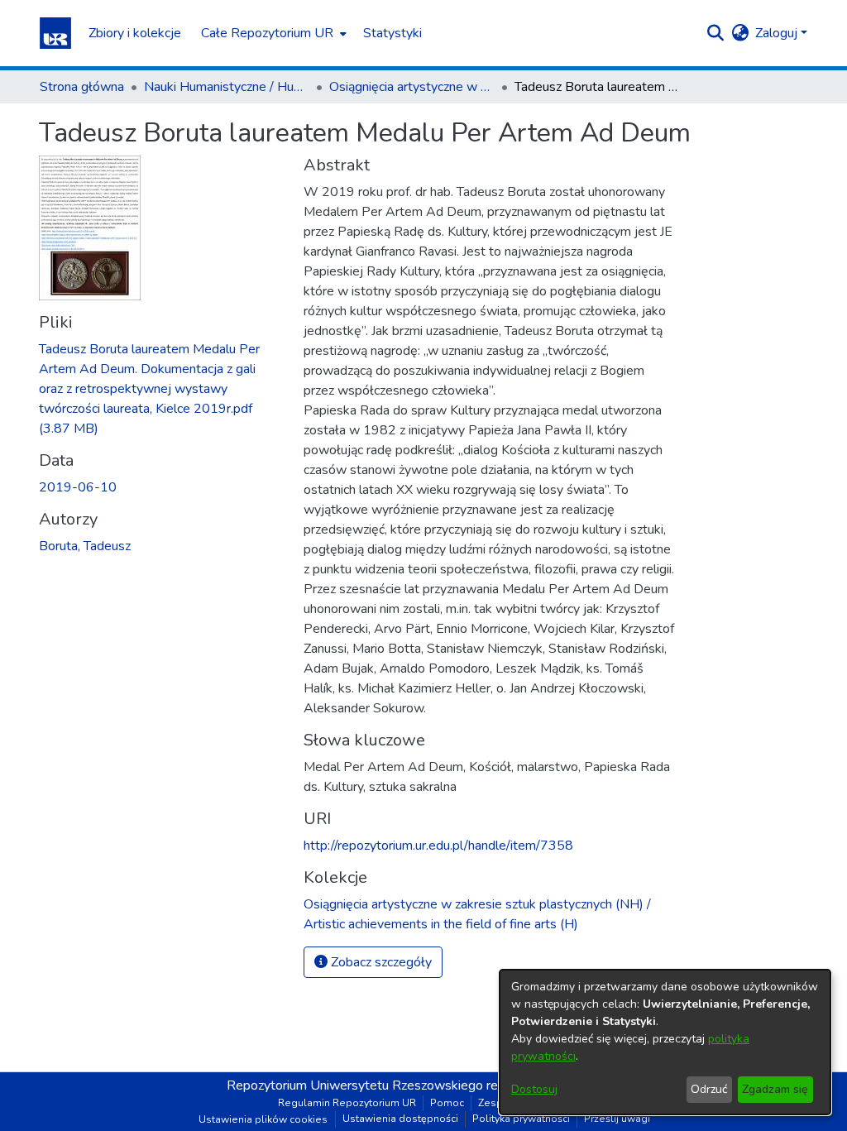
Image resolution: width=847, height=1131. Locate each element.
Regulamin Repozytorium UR (347, 1102)
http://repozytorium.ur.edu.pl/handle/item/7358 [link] (438, 845)
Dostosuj (534, 1089)
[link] (149, 389)
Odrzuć (709, 1089)
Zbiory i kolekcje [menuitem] (135, 33)
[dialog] (665, 1042)
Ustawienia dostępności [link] (400, 1118)
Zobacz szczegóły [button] (380, 962)
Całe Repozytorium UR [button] (267, 33)
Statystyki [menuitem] (392, 33)
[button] (55, 33)
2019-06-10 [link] (78, 487)
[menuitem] (272, 33)
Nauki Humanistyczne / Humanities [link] (226, 87)
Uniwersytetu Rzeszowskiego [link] (396, 1085)
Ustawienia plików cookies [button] (263, 1119)
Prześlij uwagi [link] (617, 1118)
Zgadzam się (775, 1089)
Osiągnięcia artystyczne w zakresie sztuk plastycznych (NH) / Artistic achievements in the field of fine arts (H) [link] (412, 87)
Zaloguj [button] (778, 33)
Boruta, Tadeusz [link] (85, 546)
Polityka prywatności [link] (521, 1118)
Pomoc (447, 1102)
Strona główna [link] (82, 87)
